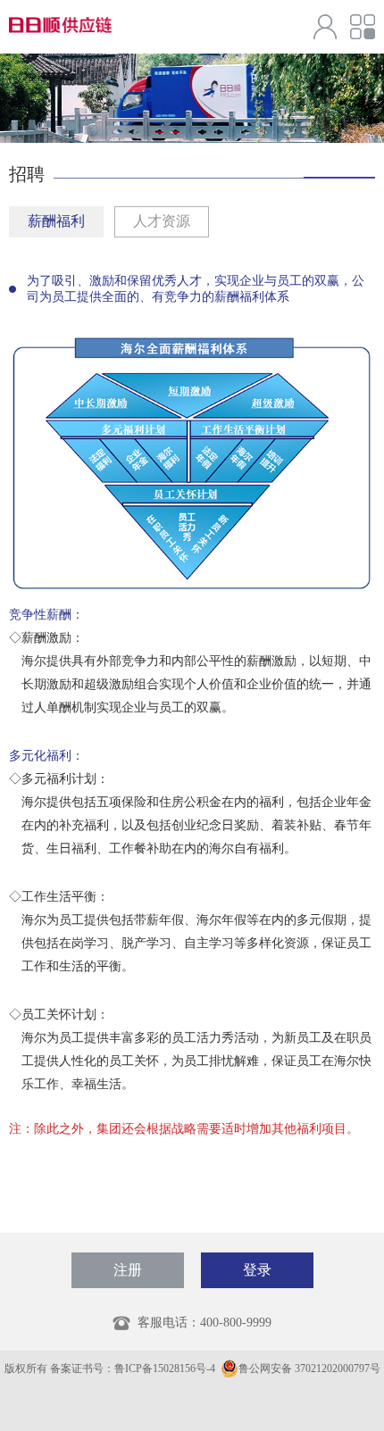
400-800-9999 (235, 1322)
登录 (257, 1269)
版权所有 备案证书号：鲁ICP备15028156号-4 (111, 1368)
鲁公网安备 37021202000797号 (309, 1368)
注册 (127, 1269)
